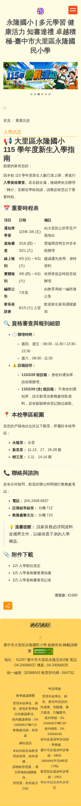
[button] (6, 65)
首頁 (7, 120)
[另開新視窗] (40, 75)
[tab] (31, 94)
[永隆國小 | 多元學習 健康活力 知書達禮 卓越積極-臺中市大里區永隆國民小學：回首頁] (40, 12)
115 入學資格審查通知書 (31, 573)
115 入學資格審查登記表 (31, 580)
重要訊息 (23, 120)
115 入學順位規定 (26, 566)
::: (4, 108)
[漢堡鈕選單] (72, 10)
